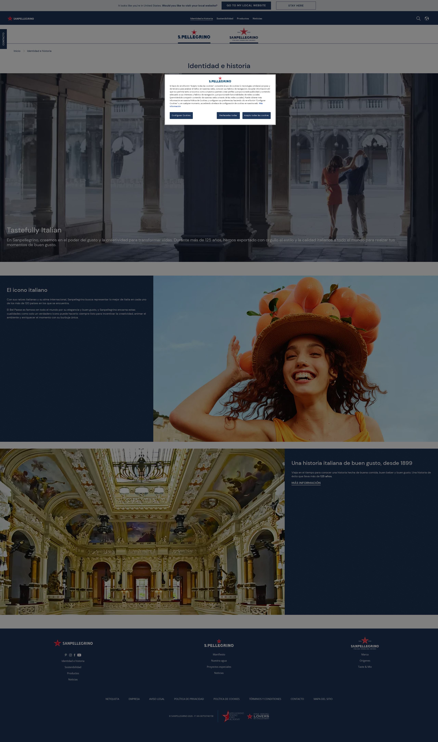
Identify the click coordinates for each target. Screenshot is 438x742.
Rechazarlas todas (228, 115)
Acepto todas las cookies (256, 115)
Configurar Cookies (181, 115)
